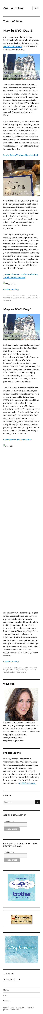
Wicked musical (9, 672)
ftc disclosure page (27, 783)
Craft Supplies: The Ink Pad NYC (17, 440)
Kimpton (6, 670)
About (6, 995)
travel (35, 298)
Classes (6, 1001)
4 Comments (21, 672)
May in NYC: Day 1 (17, 309)
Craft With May (13, 8)
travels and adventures (21, 295)
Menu (36, 8)
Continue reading (11, 290)
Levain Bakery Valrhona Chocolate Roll (20, 155)
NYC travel (28, 298)
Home (6, 990)
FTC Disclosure (21, 1007)
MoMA (22, 298)
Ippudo (34, 667)
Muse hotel (14, 670)
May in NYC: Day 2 (17, 30)
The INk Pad (31, 670)
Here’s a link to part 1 (12, 46)
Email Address (9, 821)
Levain (16, 298)
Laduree (10, 298)
